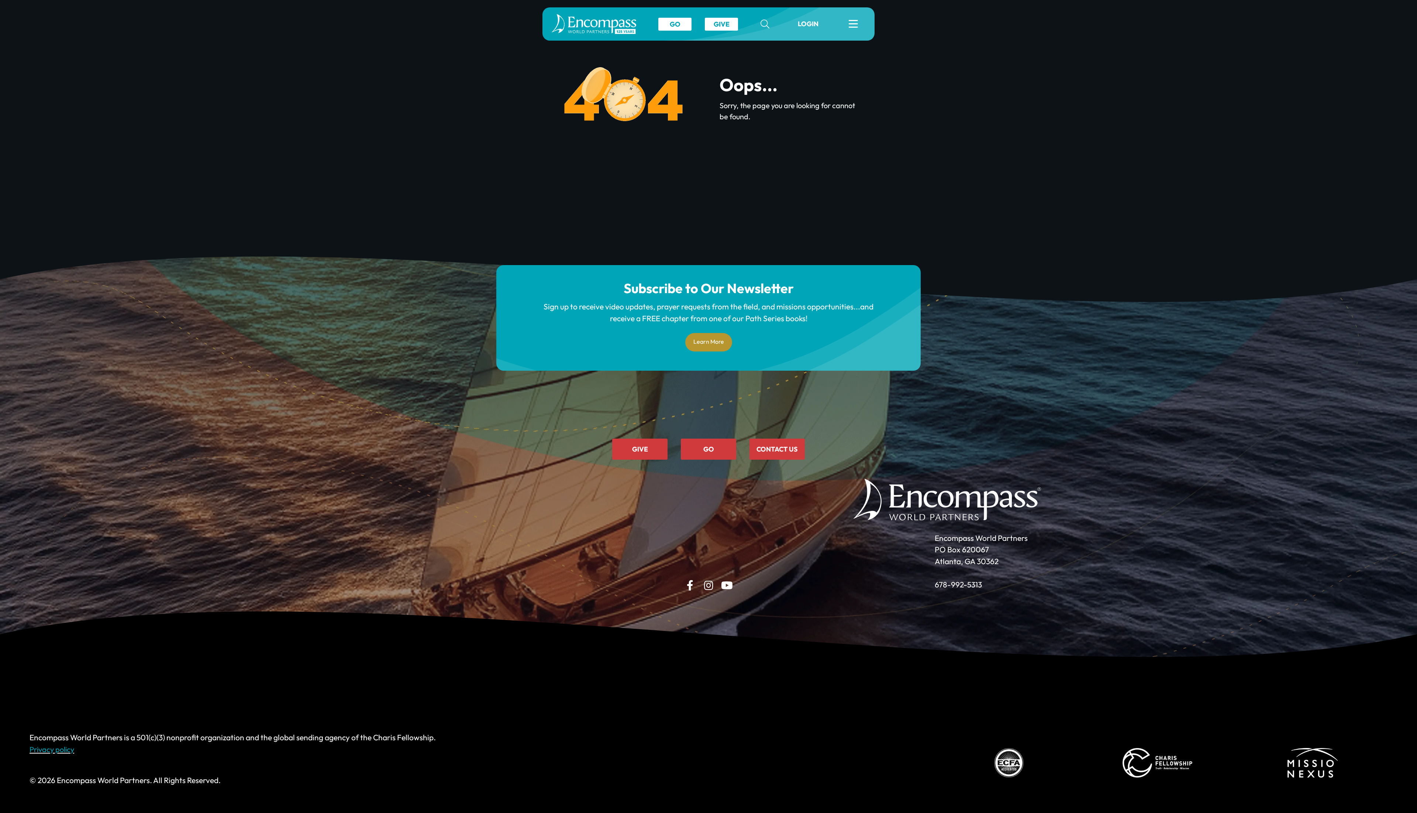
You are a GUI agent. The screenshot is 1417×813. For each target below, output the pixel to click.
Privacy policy (52, 749)
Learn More (708, 341)
